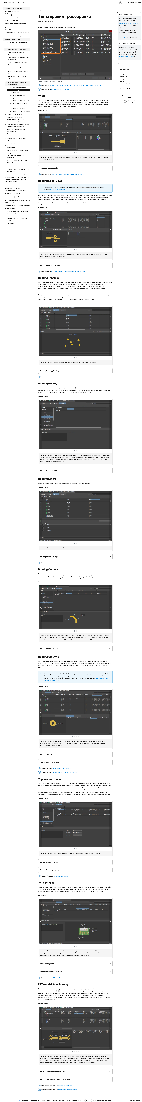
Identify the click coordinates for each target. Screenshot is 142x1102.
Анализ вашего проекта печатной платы (17, 175)
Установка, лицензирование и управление (17, 205)
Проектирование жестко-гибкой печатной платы (16, 146)
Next (110, 132)
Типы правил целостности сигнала (19, 111)
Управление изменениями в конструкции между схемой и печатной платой (17, 36)
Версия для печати (135, 1100)
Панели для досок (12, 143)
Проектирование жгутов (12, 193)
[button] (75, 168)
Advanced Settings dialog (58, 189)
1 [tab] (74, 152)
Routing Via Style (124, 81)
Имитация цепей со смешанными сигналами (15, 28)
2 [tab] (76, 152)
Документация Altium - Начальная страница (17, 219)
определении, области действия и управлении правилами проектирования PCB (75, 85)
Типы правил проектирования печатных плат (76, 10)
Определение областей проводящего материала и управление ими (18, 125)
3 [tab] (76, 736)
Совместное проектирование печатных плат (15, 156)
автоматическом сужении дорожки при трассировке (68, 271)
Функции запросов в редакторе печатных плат (16, 166)
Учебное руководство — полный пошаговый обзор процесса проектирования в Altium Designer (15, 15)
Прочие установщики (130, 57)
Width (121, 67)
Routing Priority (124, 74)
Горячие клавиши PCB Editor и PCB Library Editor (17, 161)
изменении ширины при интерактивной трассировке (67, 174)
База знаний (10, 223)
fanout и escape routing (60, 876)
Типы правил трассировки (17, 90)
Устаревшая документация (126, 56)
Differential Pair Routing (65, 1085)
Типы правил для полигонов (17, 98)
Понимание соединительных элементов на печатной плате (15, 118)
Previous (40, 132)
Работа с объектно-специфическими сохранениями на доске (18, 66)
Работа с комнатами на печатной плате (18, 72)
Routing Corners (124, 79)
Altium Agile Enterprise (132, 23)
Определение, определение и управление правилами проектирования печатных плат (17, 78)
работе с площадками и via (62, 768)
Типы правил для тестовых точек (19, 100)
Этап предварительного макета (16, 49)
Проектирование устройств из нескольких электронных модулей (15, 189)
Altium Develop (130, 22)
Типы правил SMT (14, 92)
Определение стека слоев (16, 55)
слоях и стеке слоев (57, 563)
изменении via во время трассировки (65, 772)
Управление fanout (125, 83)
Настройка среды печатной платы (17, 42)
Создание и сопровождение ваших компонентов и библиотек (15, 197)
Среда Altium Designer (11, 20)
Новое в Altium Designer (12, 11)
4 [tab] (78, 736)
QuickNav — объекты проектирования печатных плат (18, 170)
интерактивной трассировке (60, 89)
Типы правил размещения (17, 108)
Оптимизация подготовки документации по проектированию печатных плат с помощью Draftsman (17, 179)
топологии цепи (55, 377)
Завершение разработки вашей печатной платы (16, 130)
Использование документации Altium (17, 211)
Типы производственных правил (18, 103)
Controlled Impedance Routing (67, 1089)
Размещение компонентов (14, 114)
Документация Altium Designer (50, 10)
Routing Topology (124, 71)
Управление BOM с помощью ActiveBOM (17, 32)
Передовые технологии (14, 153)
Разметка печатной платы (13, 39)
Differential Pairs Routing (126, 88)
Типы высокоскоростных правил (19, 106)
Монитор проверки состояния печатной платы (15, 135)
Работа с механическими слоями (17, 62)
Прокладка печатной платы (15, 122)
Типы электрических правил (17, 87)
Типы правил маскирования (17, 95)
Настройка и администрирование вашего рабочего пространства (17, 201)
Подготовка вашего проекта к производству (14, 185)
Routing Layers (123, 76)
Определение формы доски (16, 52)
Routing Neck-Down (125, 69)
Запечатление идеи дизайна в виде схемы (15, 24)
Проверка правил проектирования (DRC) (17, 139)
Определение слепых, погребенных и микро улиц (18, 58)
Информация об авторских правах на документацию (18, 215)
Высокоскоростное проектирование (17, 150)
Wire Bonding (57, 978)
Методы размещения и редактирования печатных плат (16, 46)
